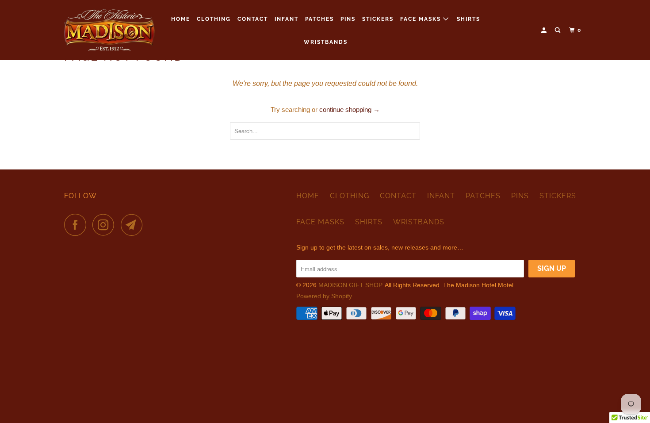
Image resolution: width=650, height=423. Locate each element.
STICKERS (378, 19)
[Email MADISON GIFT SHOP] (134, 225)
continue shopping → (349, 109)
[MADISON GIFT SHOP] (109, 30)
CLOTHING (214, 19)
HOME (180, 19)
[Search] (558, 30)
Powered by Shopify (324, 296)
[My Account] (544, 30)
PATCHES (319, 19)
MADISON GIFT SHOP (350, 284)
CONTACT (252, 19)
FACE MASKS (421, 19)
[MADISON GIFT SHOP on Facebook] (77, 225)
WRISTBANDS (326, 42)
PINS (348, 19)
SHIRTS (468, 19)
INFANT (286, 19)
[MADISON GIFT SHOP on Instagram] (105, 225)
